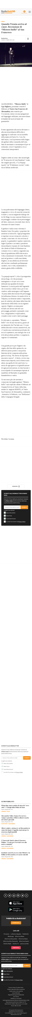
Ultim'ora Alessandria (11, 939)
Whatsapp (11, 936)
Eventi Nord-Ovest (11, 519)
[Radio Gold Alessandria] (8, 12)
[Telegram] (22, 895)
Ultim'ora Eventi (24, 941)
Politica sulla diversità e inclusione (16, 989)
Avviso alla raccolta (16, 1006)
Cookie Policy (19, 987)
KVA (20, 1014)
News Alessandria (10, 513)
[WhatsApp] (26, 895)
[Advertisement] (16, 85)
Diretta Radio (7, 944)
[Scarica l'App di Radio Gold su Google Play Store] (16, 909)
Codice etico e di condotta (16, 991)
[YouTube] (14, 895)
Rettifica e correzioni (16, 998)
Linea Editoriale (16, 993)
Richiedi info (16, 923)
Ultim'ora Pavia (23, 939)
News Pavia (9, 516)
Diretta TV (16, 944)
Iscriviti (24, 507)
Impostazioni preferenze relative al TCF (16, 1002)
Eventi (3, 21)
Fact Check (16, 997)
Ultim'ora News (19, 936)
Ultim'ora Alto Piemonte (10, 941)
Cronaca (3, 811)
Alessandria (11, 824)
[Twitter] (9, 895)
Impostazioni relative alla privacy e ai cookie (16, 1004)
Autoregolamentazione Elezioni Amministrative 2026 (16, 1000)
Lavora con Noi (24, 944)
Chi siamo (6, 934)
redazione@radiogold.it (22, 1013)
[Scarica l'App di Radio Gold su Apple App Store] (16, 903)
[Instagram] (18, 895)
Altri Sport (4, 824)
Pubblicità (25, 934)
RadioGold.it (20, 1010)
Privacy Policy (21, 522)
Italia (8, 811)
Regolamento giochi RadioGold (16, 995)
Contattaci (16, 947)
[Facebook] (5, 895)
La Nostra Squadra (16, 934)
